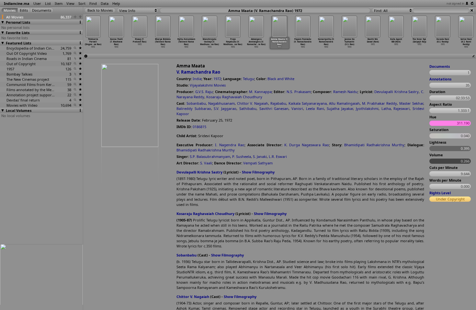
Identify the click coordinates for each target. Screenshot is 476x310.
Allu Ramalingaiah (344, 103)
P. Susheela (241, 156)
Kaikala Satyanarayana (308, 103)
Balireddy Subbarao (193, 108)
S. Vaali (206, 163)
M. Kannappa (260, 91)
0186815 (199, 126)
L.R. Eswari (278, 156)
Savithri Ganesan (274, 108)
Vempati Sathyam (258, 163)
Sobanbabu (196, 103)
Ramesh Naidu (345, 91)
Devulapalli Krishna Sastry (396, 91)
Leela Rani (315, 108)
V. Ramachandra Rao (198, 72)
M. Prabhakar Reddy (379, 103)
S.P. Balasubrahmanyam (210, 156)
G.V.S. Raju (204, 91)
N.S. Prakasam (299, 91)
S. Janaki (260, 156)
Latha (386, 108)
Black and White (280, 78)
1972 (217, 78)
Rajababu (278, 103)
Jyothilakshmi (367, 108)
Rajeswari (401, 108)
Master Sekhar (411, 103)
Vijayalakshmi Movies (208, 85)
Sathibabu (247, 108)
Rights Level (440, 192)
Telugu (248, 78)
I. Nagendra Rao (229, 144)
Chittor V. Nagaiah (252, 103)
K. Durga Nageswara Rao (306, 144)
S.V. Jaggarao (225, 108)
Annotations (440, 79)
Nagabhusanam (221, 103)
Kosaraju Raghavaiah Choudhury (234, 96)
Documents (439, 66)
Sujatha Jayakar (340, 108)
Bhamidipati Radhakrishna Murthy (374, 144)
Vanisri (297, 108)
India (197, 78)
